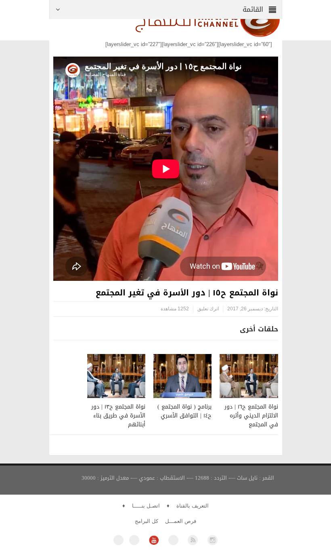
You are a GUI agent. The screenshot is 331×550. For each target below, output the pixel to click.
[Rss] (193, 540)
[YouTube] (154, 540)
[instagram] (212, 540)
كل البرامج (146, 521)
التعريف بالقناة (192, 506)
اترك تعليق (208, 309)
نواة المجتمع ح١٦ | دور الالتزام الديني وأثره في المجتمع (251, 415)
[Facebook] (118, 540)
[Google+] (173, 540)
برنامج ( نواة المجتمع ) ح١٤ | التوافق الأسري (184, 411)
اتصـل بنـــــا (146, 506)
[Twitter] (134, 540)
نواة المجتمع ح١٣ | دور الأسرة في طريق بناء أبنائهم (118, 415)
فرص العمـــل (180, 521)
